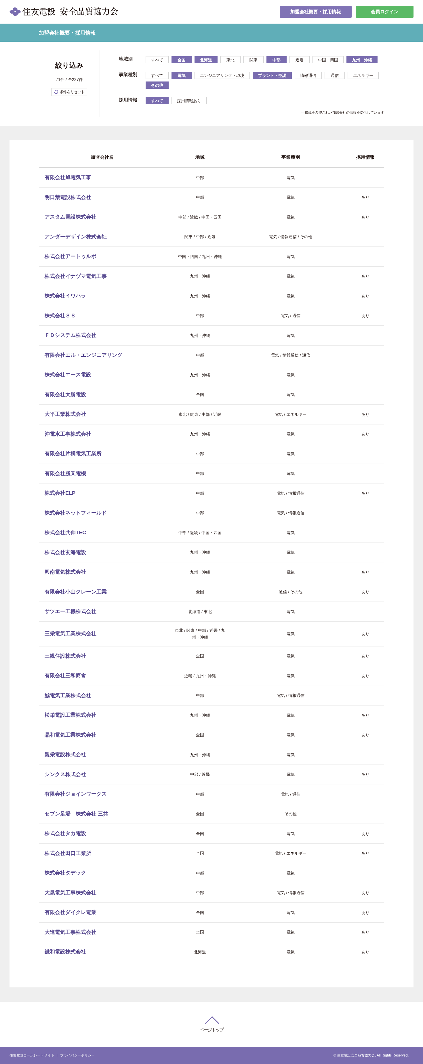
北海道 (206, 60)
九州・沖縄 (362, 60)
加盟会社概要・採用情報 (315, 11)
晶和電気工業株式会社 (70, 735)
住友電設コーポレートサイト (31, 1055)
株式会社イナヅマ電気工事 (76, 276)
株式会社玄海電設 (65, 552)
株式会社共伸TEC (65, 532)
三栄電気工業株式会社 (70, 633)
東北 (230, 60)
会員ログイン (385, 11)
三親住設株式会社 (65, 656)
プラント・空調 (272, 75)
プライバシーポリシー (77, 1055)
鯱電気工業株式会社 (68, 695)
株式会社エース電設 (68, 375)
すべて (157, 60)
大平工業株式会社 (65, 414)
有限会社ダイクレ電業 (70, 912)
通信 (335, 75)
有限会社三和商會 (65, 675)
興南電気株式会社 (65, 572)
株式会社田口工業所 (68, 853)
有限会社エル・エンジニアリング (83, 355)
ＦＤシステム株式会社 (70, 335)
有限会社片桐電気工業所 (73, 453)
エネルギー (363, 75)
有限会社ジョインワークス (76, 794)
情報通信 (308, 75)
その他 (157, 85)
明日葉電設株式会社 (68, 197)
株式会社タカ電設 (65, 833)
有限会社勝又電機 (65, 473)
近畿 (300, 60)
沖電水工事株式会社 (68, 434)
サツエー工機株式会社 (70, 611)
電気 (182, 75)
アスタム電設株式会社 (70, 217)
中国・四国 (328, 60)
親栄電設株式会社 (65, 754)
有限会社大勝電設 (65, 394)
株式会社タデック (65, 873)
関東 (253, 60)
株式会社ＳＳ (60, 315)
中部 (277, 60)
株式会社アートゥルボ (70, 256)
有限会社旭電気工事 (68, 177)
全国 (182, 60)
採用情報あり (189, 100)
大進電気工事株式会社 (70, 932)
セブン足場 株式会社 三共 (76, 814)
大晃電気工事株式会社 (70, 893)
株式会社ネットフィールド (76, 513)
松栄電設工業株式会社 (70, 715)
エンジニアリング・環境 (222, 75)
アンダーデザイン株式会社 (76, 237)
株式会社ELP (60, 493)
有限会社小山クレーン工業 (76, 592)
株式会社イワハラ (65, 296)
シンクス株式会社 (65, 774)
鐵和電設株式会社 (65, 952)
